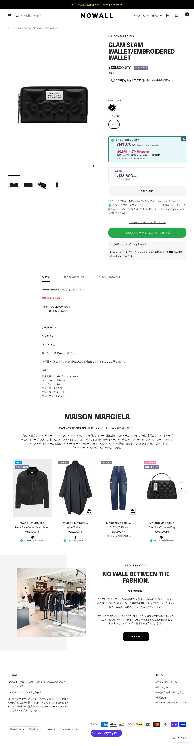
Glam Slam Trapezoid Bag (162, 527)
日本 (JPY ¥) (139, 15)
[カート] (184, 15)
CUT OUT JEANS (119, 527)
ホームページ (136, 636)
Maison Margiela (121, 36)
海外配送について (74, 276)
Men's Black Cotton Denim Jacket (32, 527)
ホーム (10, 28)
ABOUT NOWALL (110, 276)
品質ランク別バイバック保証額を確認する (131, 158)
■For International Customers (170, 702)
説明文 (46, 276)
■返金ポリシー (162, 687)
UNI (114, 124)
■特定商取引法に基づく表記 (169, 692)
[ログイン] (176, 15)
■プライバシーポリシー (167, 682)
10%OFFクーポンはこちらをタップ (147, 232)
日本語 (155, 15)
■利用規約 (160, 697)
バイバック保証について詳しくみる (147, 222)
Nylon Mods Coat (75, 527)
